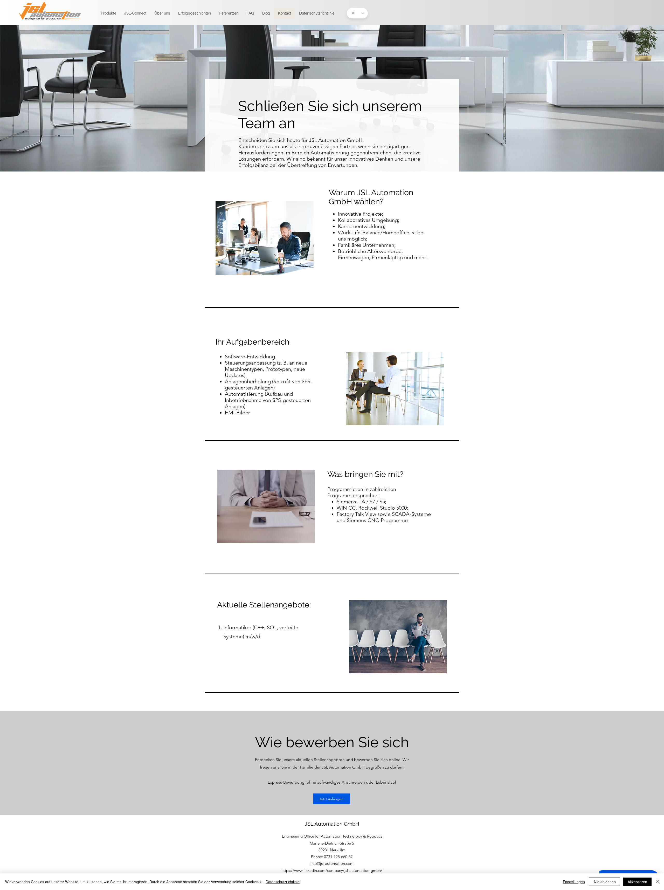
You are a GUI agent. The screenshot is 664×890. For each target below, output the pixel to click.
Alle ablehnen (604, 881)
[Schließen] (658, 882)
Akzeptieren (637, 881)
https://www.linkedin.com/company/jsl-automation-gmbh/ (331, 870)
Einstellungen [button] (574, 881)
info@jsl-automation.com (332, 863)
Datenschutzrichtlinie (283, 881)
